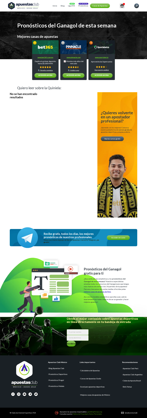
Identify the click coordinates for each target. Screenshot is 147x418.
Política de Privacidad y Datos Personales (87, 414)
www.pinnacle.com (74, 57)
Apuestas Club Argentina (132, 374)
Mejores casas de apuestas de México (95, 395)
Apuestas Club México (57, 362)
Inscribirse (71, 343)
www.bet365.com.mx (45, 57)
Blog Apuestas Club (56, 368)
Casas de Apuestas (100, 6)
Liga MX (71, 6)
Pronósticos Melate (56, 386)
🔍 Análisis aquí (73, 70)
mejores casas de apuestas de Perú (97, 292)
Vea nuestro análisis (102, 70)
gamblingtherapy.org (94, 412)
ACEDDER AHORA (45, 75)
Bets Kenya (127, 387)
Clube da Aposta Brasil (132, 380)
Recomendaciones (130, 362)
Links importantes (87, 362)
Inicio (55, 6)
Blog (63, 6)
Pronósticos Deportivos (58, 374)
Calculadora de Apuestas (90, 370)
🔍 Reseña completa (45, 70)
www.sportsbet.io (101, 57)
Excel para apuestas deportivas (92, 387)
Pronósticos (83, 6)
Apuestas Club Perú (130, 368)
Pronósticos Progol (56, 380)
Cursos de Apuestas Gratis (90, 378)
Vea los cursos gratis (112, 139)
